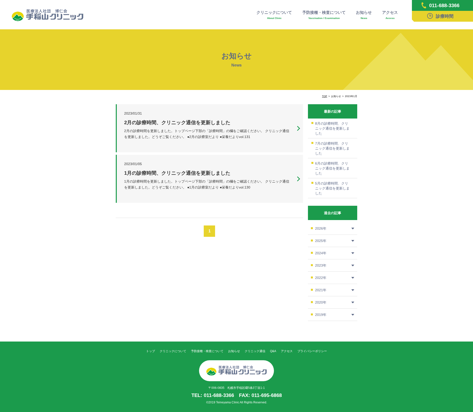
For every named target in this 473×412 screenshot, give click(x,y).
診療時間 (445, 16)
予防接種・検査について (324, 14)
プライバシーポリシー (312, 351)
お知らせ (364, 14)
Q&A (273, 351)
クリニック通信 (255, 351)
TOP (324, 96)
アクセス (390, 14)
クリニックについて (274, 14)
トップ (150, 351)
